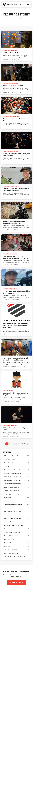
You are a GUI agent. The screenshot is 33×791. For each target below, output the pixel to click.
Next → (24, 444)
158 (18, 444)
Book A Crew (16, 582)
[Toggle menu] (28, 4)
